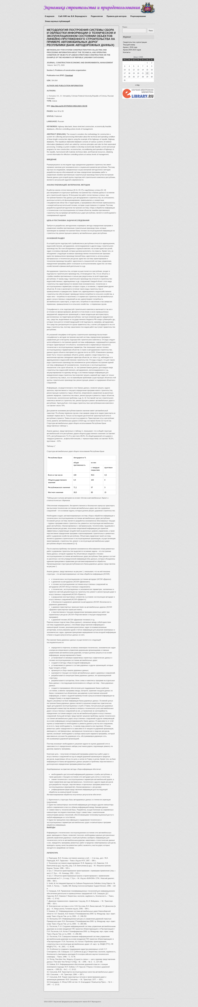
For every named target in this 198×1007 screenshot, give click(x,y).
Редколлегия (97, 16)
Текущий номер (129, 45)
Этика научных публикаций (57, 21)
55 (69, 106)
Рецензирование (138, 16)
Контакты (126, 52)
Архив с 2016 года (130, 47)
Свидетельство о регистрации (135, 42)
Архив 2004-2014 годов (132, 50)
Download (69, 75)
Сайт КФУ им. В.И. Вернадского (72, 16)
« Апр (137, 85)
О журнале (49, 16)
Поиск (124, 27)
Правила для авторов (116, 16)
